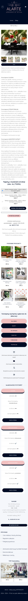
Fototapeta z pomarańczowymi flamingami (20, 304)
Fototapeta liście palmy (7, 260)
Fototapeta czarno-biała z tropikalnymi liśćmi (21, 283)
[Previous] (3, 42)
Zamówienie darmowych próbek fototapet (15, 549)
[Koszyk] (25, 7)
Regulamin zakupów (8, 538)
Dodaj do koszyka (18, 208)
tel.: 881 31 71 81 (14, 225)
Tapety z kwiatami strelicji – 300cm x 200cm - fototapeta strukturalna (15, 195)
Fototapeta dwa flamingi (7, 282)
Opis (14, 64)
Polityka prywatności (9, 541)
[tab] (14, 64)
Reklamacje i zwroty (8, 555)
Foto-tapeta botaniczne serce (7, 303)
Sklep (16, 20)
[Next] (24, 42)
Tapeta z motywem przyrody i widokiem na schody (21, 261)
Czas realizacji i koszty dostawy (12, 535)
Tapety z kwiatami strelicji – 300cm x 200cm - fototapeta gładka (15, 190)
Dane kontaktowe (8, 552)
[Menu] (2, 7)
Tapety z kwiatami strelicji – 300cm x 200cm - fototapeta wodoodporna (15, 201)
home (11, 20)
